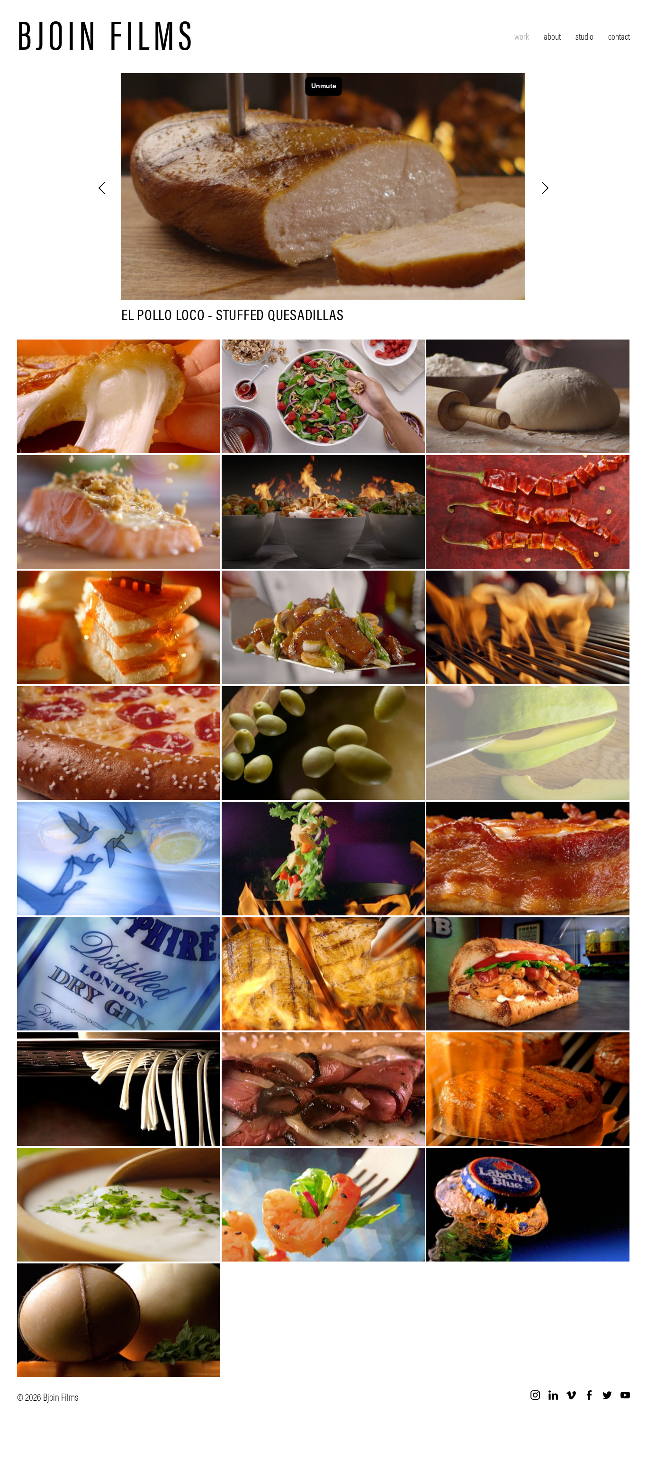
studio (584, 36)
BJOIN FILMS (106, 32)
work (521, 36)
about (552, 36)
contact (619, 36)
